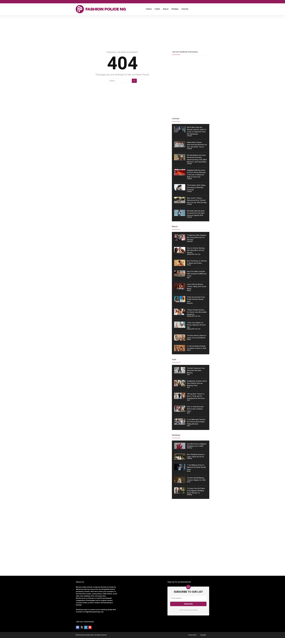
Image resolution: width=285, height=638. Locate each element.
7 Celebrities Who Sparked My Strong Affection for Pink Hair (196, 237)
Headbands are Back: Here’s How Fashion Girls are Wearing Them (197, 383)
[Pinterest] (90, 627)
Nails (188, 277)
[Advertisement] (142, 31)
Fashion (149, 9)
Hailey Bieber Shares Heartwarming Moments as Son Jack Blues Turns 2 (197, 144)
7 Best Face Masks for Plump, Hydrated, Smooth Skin (196, 325)
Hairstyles (190, 241)
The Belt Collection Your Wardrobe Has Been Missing (196, 370)
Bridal (188, 471)
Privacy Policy (192, 635)
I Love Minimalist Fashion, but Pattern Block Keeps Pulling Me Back (196, 422)
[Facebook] (77, 627)
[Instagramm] (86, 627)
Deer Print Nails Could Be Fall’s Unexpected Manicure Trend (197, 274)
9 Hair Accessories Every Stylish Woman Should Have (196, 299)
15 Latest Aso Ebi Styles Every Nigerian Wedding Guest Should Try (196, 491)
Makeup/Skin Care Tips (193, 254)
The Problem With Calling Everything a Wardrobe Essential (196, 187)
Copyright (203, 635)
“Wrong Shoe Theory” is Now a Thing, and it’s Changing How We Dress (196, 396)
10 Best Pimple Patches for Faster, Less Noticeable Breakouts (197, 312)
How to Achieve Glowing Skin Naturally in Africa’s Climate (196, 250)
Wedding (174, 9)
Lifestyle (184, 9)
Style (188, 374)
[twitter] (81, 627)
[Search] (134, 81)
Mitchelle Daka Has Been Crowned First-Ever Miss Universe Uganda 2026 (196, 213)
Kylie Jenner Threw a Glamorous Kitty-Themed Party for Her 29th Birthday (197, 200)
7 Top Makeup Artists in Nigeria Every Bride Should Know (196, 467)
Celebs (157, 9)
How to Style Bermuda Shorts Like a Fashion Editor (195, 409)
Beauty (166, 9)
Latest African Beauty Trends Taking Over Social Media (196, 286)
